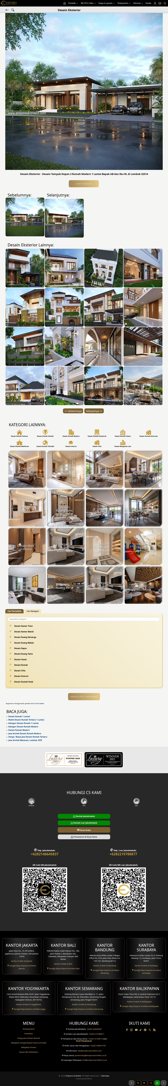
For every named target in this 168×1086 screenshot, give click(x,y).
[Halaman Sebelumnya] (131, 1083)
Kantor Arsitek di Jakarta (21, 961)
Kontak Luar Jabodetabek (85, 823)
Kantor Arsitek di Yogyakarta (28, 1004)
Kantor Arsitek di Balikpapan (139, 1001)
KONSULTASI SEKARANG (84, 696)
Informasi (137, 3)
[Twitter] (150, 1031)
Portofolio (72, 3)
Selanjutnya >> (94, 411)
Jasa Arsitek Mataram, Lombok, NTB (25, 740)
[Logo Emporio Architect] (8, 3)
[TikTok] (140, 1030)
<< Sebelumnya (73, 411)
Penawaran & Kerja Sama (85, 837)
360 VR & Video (87, 3)
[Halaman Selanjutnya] (163, 1083)
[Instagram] (131, 1030)
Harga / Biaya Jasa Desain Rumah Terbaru (27, 737)
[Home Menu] (64, 3)
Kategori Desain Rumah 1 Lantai (23, 723)
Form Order (84, 830)
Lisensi (41, 703)
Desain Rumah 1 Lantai (19, 716)
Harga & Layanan (105, 3)
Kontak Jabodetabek (85, 816)
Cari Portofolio (14, 611)
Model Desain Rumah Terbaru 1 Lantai (26, 720)
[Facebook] (127, 1030)
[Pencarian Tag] (13, 9)
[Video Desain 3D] (144, 1083)
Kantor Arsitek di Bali (63, 964)
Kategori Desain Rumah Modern (23, 726)
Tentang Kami (123, 3)
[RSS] (154, 1030)
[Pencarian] (164, 3)
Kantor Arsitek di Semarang (84, 1004)
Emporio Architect (73, 1075)
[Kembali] (7, 9)
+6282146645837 (44, 854)
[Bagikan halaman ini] (150, 1083)
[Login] (155, 3)
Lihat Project (83, 184)
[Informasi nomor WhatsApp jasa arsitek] (157, 1083)
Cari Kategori (32, 611)
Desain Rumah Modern (19, 730)
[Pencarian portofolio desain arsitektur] (138, 1083)
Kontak (148, 3)
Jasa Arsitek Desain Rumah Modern (24, 733)
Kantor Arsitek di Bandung (104, 965)
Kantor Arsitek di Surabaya (146, 965)
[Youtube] (136, 1030)
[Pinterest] (145, 1030)
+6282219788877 (123, 854)
